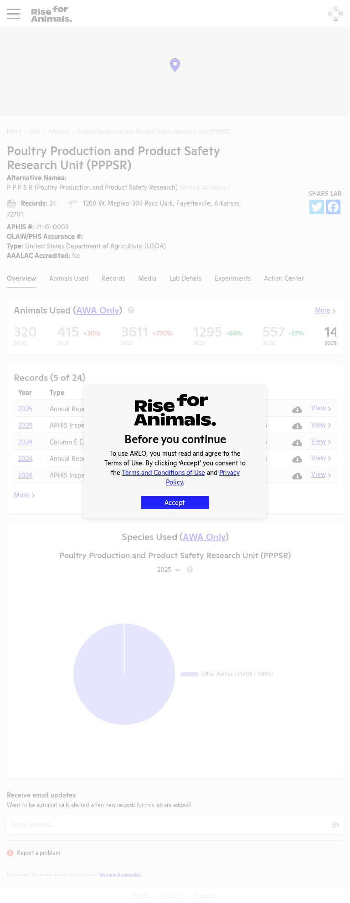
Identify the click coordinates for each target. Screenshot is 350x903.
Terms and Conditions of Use (163, 472)
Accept (175, 502)
